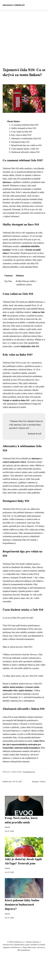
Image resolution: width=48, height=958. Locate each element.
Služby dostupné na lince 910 (23, 128)
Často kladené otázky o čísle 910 (25, 149)
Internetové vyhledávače (14, 5)
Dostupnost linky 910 (20, 142)
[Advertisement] (24, 35)
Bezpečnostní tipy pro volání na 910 (26, 145)
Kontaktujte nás (29, 772)
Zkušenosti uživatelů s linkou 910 (25, 152)
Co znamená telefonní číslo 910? (25, 125)
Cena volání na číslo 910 (21, 132)
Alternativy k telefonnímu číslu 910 (26, 138)
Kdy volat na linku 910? (21, 135)
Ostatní (42, 782)
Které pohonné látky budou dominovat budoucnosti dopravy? (22, 905)
